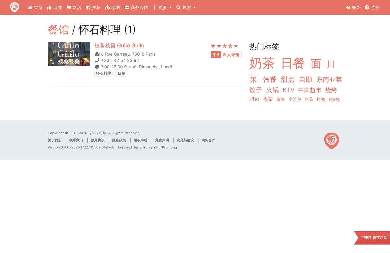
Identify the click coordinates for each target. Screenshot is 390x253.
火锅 (273, 90)
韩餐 (270, 79)
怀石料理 (103, 73)
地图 (115, 7)
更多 (162, 7)
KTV (289, 89)
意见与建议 (185, 140)
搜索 (186, 7)
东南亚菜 (329, 79)
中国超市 (310, 89)
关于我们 (55, 140)
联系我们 (76, 140)
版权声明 (141, 140)
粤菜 (268, 99)
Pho (255, 99)
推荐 (96, 7)
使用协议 (98, 140)
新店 (76, 7)
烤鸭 (321, 99)
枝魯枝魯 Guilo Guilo (119, 45)
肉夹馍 (334, 99)
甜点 (289, 79)
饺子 (256, 90)
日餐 (121, 73)
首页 (37, 7)
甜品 (309, 99)
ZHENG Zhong (165, 147)
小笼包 (295, 99)
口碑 (57, 7)
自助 (306, 79)
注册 (375, 7)
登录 (355, 7)
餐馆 (58, 29)
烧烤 (331, 89)
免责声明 (162, 140)
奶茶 (264, 63)
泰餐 (281, 99)
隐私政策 (119, 140)
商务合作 (138, 7)
